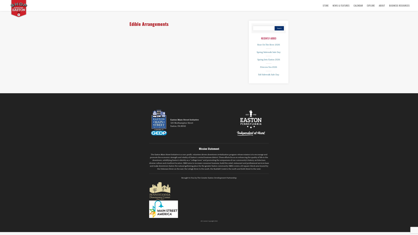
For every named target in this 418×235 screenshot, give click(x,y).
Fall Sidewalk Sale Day (268, 75)
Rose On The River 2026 (268, 45)
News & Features (341, 5)
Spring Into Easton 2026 (268, 60)
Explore (371, 5)
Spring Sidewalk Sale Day (269, 52)
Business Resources (399, 5)
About (382, 5)
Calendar (358, 5)
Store (326, 5)
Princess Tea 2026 (268, 67)
